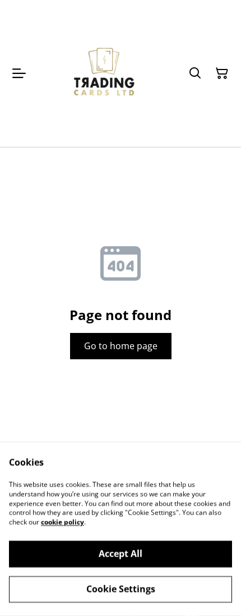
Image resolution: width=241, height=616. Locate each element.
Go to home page (120, 346)
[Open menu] (19, 73)
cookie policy (62, 522)
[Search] (195, 73)
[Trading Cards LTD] (105, 73)
